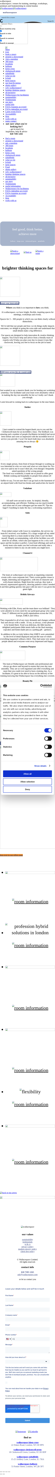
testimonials (27, 1242)
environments (30, 1155)
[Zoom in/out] (9, 1471)
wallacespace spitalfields (27, 1457)
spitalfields (41, 241)
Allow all (27, 774)
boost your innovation (9, 303)
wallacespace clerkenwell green (27, 1449)
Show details (40, 766)
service (30, 1064)
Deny (27, 789)
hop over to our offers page (11, 855)
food (30, 1001)
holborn (12, 241)
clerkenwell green (30, 241)
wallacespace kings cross (28, 1442)
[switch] (48, 739)
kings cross (20, 241)
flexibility (30, 1098)
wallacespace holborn (27, 1464)
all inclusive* (30, 895)
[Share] (4, 1471)
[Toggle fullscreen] (6, 1471)
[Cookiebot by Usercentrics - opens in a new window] (40, 686)
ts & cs (27, 1244)
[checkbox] (13, 27)
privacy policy (27, 1247)
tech (30, 939)
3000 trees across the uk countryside (15, 372)
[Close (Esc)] (1, 1471)
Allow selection (27, 781)
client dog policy (28, 1251)
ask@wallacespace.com (27, 1274)
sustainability (27, 1239)
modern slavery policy (27, 1249)
